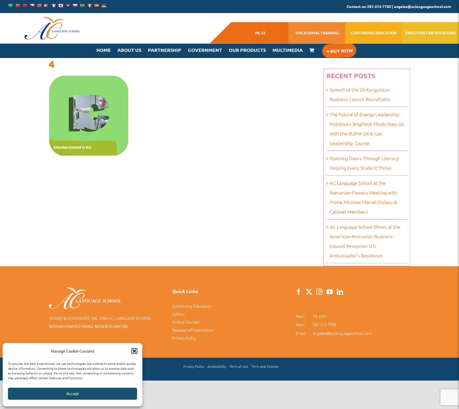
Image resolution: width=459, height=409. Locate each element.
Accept (72, 393)
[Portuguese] (82, 5)
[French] (53, 5)
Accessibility (216, 366)
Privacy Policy (184, 338)
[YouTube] (329, 292)
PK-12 (260, 32)
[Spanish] (96, 5)
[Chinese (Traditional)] (24, 5)
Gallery (178, 314)
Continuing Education (192, 306)
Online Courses (185, 322)
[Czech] (31, 5)
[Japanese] (60, 5)
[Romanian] (89, 5)
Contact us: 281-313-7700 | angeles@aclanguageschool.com (399, 6)
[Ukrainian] (103, 5)
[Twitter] (309, 292)
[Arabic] (10, 5)
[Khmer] (67, 5)
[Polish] (75, 5)
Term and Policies (265, 366)
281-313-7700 (324, 324)
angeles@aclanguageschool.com (342, 333)
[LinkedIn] (340, 292)
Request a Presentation (193, 330)
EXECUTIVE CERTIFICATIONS (430, 32)
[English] (39, 5)
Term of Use (239, 366)
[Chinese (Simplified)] (17, 5)
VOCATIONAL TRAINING (317, 32)
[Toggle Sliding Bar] (339, 51)
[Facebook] (298, 292)
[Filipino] (46, 5)
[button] (134, 351)
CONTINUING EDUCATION (374, 32)
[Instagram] (319, 292)
